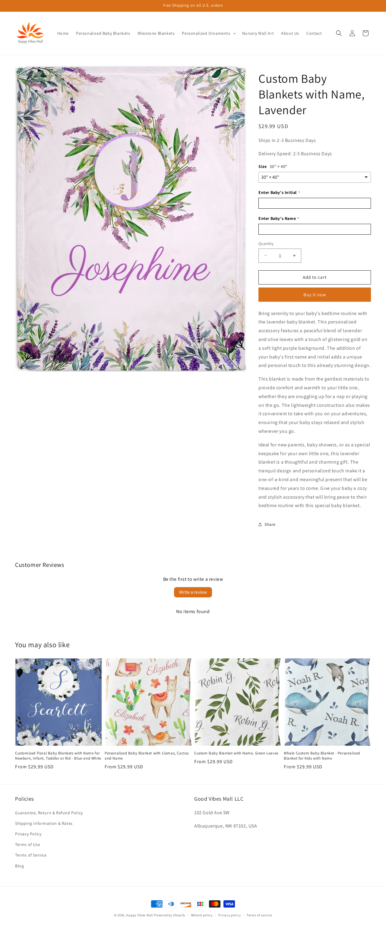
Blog (19, 865)
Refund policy (202, 915)
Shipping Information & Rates (44, 823)
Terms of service (259, 915)
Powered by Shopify (169, 915)
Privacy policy (229, 915)
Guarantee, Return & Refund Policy (49, 812)
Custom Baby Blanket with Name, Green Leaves (236, 753)
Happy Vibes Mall (139, 915)
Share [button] (270, 524)
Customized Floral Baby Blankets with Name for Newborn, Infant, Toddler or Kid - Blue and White (58, 756)
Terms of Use (27, 844)
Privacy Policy (28, 834)
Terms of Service (31, 855)
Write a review (193, 592)
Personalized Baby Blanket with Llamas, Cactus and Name (147, 756)
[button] (208, 33)
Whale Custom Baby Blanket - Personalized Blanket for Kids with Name (322, 756)
